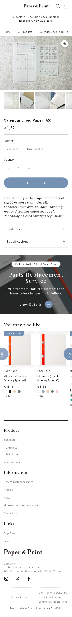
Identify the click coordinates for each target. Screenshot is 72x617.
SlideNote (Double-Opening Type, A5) (48, 378)
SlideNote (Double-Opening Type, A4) (15, 378)
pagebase (9, 439)
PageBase (10, 370)
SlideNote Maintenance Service (22, 505)
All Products (25, 31)
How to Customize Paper (18, 482)
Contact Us (10, 513)
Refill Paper (12, 454)
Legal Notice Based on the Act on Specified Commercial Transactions (53, 597)
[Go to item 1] (11, 100)
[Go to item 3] (42, 100)
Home (7, 31)
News (7, 497)
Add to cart (36, 183)
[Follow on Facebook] (28, 578)
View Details (31, 304)
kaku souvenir (12, 462)
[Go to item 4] (57, 100)
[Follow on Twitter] (17, 578)
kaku (7, 541)
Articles (8, 489)
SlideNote (11, 447)
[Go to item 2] (27, 100)
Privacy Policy (19, 597)
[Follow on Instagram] (6, 578)
